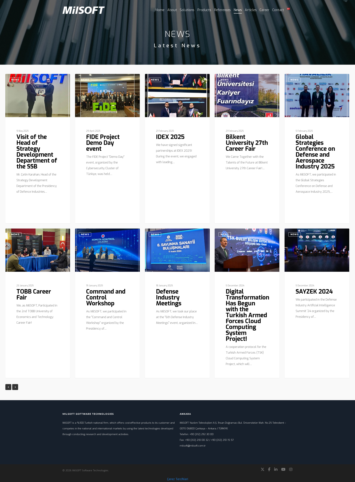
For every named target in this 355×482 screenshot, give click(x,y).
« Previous (8, 387)
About (172, 10)
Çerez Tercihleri (177, 479)
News (238, 10)
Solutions (187, 10)
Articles (251, 10)
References (222, 10)
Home (159, 10)
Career (264, 10)
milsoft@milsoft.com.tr (193, 445)
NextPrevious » (15, 387)
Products (204, 10)
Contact (278, 10)
